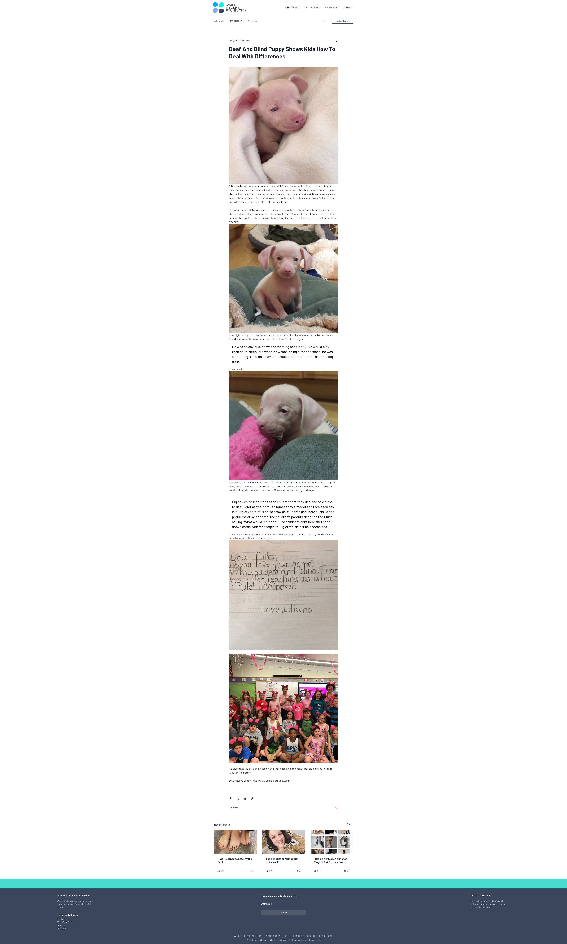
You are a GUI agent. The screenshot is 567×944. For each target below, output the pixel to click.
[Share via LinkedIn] (244, 798)
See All (350, 824)
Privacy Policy (300, 940)
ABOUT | (240, 936)
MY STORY (236, 20)
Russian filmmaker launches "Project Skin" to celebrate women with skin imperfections (330, 860)
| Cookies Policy (314, 940)
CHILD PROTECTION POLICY (301, 936)
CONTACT (327, 936)
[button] (324, 21)
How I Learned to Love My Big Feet (235, 860)
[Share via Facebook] (230, 798)
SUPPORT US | (256, 936)
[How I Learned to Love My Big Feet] (235, 842)
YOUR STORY (274, 936)
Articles (252, 20)
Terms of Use (285, 940)
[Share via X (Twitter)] (237, 798)
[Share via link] (252, 798)
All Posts (219, 20)
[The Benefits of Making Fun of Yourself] (283, 842)
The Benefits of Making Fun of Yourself (282, 860)
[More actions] (336, 40)
